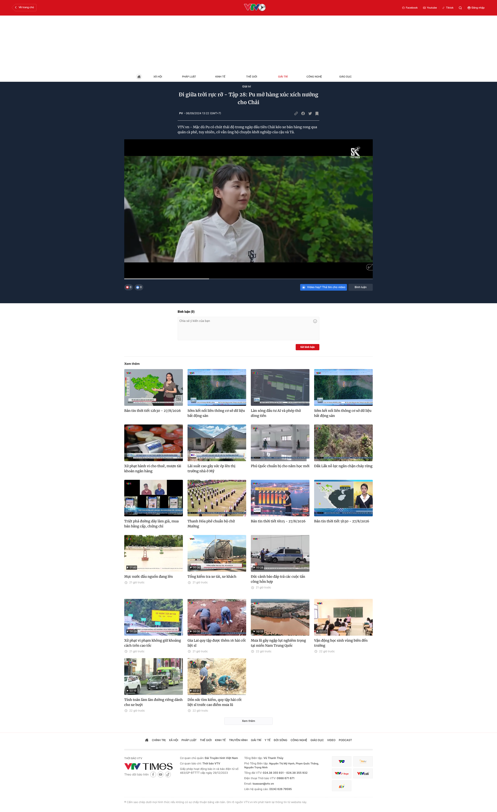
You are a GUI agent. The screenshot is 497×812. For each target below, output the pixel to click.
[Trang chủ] (147, 740)
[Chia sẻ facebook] (303, 113)
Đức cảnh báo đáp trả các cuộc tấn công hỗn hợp (278, 579)
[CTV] (341, 773)
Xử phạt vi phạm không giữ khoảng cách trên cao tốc (152, 643)
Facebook (412, 7)
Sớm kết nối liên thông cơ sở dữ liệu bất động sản (216, 413)
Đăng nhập (478, 7)
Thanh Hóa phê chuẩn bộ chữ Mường (211, 523)
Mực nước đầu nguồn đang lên (148, 576)
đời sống (280, 740)
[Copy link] (296, 113)
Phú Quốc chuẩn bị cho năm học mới (280, 466)
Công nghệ (314, 76)
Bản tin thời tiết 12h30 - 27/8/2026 (152, 411)
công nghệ (299, 740)
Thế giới (251, 76)
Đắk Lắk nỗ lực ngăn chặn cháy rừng (343, 466)
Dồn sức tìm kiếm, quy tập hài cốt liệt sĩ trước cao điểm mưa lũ (215, 702)
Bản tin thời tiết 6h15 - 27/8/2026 (278, 521)
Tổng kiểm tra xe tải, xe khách (212, 576)
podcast (345, 740)
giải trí (256, 740)
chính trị (159, 740)
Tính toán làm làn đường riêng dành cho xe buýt (153, 702)
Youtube (432, 7)
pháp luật (189, 740)
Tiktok (450, 7)
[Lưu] (317, 113)
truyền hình (238, 740)
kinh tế (220, 740)
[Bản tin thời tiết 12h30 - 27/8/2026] (153, 387)
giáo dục (317, 740)
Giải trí (283, 76)
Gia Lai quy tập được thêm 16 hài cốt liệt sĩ (217, 643)
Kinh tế (220, 76)
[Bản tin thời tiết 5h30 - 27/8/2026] (343, 498)
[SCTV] (341, 785)
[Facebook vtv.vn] (153, 774)
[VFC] (341, 761)
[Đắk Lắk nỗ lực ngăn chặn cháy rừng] (343, 442)
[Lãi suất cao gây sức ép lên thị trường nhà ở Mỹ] (217, 442)
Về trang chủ (26, 7)
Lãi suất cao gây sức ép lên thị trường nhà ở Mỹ (211, 468)
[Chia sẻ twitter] (310, 113)
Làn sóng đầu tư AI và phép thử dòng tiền (276, 413)
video (331, 740)
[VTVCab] (363, 773)
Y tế (268, 740)
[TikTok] (168, 774)
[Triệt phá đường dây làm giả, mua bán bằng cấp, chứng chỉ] (153, 498)
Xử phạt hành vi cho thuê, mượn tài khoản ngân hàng (152, 468)
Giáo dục (345, 76)
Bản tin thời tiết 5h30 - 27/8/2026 (341, 521)
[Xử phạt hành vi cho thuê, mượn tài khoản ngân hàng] (153, 442)
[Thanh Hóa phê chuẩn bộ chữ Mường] (217, 498)
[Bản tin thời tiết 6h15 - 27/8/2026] (280, 498)
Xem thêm (132, 364)
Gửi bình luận (307, 347)
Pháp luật (189, 76)
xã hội (173, 740)
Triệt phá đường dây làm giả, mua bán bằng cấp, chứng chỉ (151, 523)
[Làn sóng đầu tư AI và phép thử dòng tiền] (280, 387)
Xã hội (157, 76)
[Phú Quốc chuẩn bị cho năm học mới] (280, 442)
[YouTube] (160, 774)
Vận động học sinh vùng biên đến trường (341, 643)
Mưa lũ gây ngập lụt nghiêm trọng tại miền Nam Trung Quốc (278, 643)
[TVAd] (363, 761)
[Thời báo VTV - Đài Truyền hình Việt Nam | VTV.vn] (149, 766)
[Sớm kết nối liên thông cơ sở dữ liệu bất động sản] (217, 387)
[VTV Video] (255, 8)
